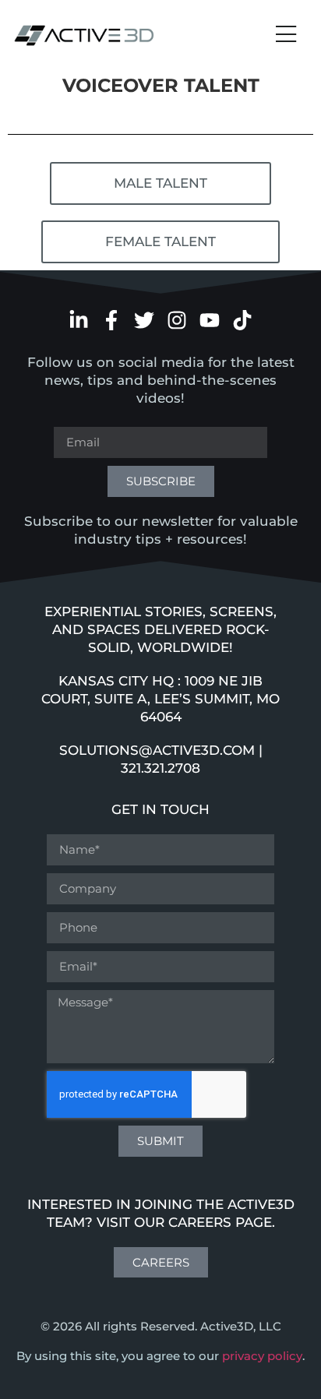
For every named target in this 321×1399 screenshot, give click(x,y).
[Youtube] (209, 320)
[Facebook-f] (111, 320)
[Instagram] (177, 320)
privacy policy (262, 1355)
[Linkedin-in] (79, 320)
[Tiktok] (242, 320)
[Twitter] (144, 320)
